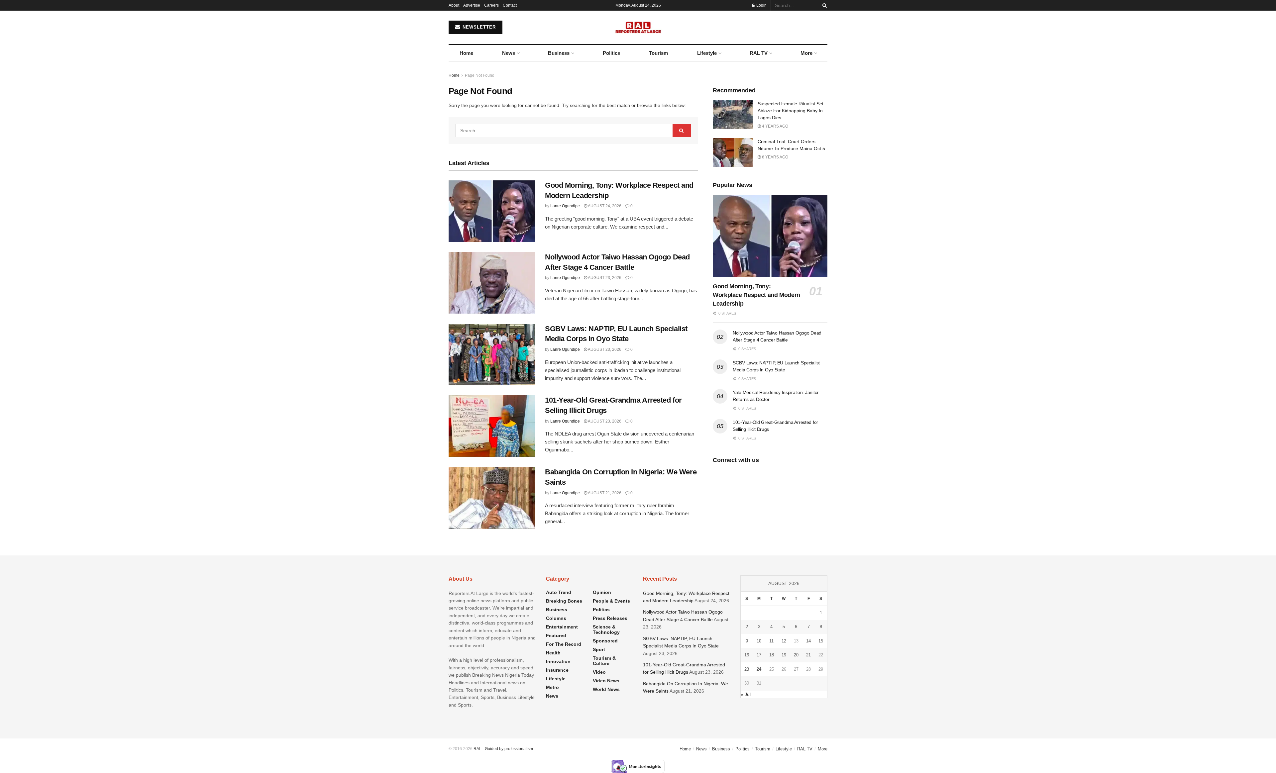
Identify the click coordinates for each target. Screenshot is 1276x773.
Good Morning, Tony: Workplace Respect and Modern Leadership (756, 295)
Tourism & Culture (604, 660)
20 (796, 654)
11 (771, 640)
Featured (556, 635)
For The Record (563, 644)
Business (559, 53)
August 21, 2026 (604, 493)
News (508, 53)
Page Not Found (479, 75)
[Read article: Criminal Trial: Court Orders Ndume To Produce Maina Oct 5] (733, 152)
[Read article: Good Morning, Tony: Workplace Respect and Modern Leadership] (492, 211)
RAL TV (759, 53)
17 (759, 654)
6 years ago (774, 157)
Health (553, 652)
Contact (510, 5)
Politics (611, 53)
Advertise (471, 5)
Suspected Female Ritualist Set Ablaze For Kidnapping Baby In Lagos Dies (790, 110)
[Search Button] (823, 5)
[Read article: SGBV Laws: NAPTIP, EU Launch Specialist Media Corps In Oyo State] (492, 355)
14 (808, 640)
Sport (599, 649)
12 (784, 640)
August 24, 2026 (604, 206)
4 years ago (774, 126)
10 (759, 640)
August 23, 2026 (604, 277)
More (806, 53)
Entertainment (562, 626)
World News (606, 689)
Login (761, 5)
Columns (556, 618)
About (454, 5)
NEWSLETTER (478, 27)
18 (771, 654)
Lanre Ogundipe (565, 206)
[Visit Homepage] (638, 27)
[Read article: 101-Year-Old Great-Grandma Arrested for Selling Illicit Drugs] (492, 426)
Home (466, 53)
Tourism (658, 53)
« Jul (746, 694)
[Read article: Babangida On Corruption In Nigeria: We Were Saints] (492, 498)
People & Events (611, 601)
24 (759, 669)
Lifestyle (707, 53)
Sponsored (605, 640)
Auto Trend (558, 592)
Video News (606, 680)
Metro (552, 687)
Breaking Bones (564, 601)
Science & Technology (606, 629)
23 (746, 669)
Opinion (602, 592)
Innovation (558, 661)
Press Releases (610, 618)
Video (599, 672)
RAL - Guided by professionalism (503, 748)
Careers (491, 5)
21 (808, 654)
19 (784, 654)
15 (820, 640)
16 (746, 654)
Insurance (557, 670)
